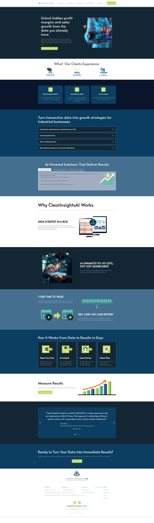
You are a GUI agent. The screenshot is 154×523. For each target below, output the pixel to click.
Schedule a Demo (77, 461)
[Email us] (79, 502)
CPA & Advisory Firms (68, 492)
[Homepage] (45, 3)
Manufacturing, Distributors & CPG (71, 495)
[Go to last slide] (40, 423)
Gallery (77, 483)
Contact (105, 497)
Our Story (105, 490)
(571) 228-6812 (83, 506)
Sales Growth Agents (50, 490)
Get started (111, 3)
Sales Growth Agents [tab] (44, 169)
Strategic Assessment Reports (53, 495)
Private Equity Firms (67, 490)
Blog (83, 495)
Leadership (106, 492)
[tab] (75, 434)
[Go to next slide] (114, 423)
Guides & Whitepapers (88, 492)
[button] (77, 129)
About (83, 483)
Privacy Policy (64, 520)
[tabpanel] (77, 181)
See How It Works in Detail (45, 392)
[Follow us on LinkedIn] (74, 502)
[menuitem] (61, 3)
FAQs (104, 495)
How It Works (90, 3)
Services (71, 483)
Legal (70, 520)
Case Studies (85, 490)
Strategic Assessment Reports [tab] (76, 169)
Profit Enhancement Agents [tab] (59, 169)
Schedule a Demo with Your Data (49, 48)
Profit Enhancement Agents (52, 492)
